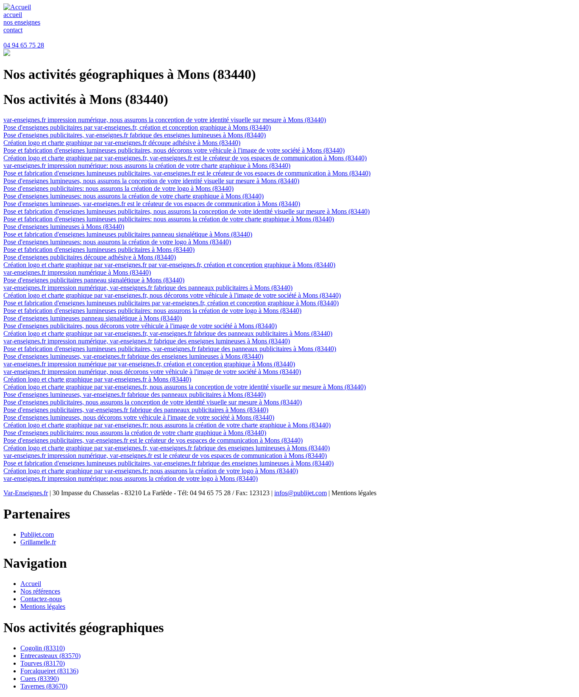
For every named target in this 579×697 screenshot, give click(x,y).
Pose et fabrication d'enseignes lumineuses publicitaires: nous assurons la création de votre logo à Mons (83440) (152, 310)
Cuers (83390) (39, 678)
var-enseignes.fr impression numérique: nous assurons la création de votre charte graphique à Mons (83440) (146, 165)
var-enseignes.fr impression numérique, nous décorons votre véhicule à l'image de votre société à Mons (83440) (152, 371)
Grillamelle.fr (38, 542)
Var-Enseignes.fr (25, 492)
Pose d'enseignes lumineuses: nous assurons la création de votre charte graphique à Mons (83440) (133, 196)
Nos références (40, 591)
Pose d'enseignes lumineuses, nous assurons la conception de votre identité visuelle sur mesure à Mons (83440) (151, 180)
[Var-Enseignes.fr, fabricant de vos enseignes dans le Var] (17, 7)
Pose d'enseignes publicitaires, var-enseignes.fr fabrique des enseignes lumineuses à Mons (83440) (134, 135)
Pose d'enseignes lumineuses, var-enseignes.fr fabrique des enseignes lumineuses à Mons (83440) (133, 356)
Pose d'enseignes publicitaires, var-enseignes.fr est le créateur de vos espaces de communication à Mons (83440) (153, 440)
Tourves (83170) (42, 663)
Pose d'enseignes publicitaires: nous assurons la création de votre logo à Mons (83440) (118, 188)
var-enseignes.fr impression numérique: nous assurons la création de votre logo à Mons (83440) (130, 478)
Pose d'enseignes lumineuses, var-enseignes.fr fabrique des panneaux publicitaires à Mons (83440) (134, 394)
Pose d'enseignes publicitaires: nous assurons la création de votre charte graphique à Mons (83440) (134, 432)
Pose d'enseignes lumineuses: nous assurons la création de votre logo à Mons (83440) (117, 241)
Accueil (30, 583)
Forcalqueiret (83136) (49, 671)
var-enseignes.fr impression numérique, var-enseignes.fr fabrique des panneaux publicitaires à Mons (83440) (147, 287)
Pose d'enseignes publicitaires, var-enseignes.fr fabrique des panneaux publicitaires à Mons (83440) (135, 409)
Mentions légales (42, 606)
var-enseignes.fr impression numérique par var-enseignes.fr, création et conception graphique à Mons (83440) (149, 364)
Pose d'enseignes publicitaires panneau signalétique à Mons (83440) (93, 280)
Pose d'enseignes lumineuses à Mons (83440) (63, 226)
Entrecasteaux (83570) (50, 655)
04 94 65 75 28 (23, 45)
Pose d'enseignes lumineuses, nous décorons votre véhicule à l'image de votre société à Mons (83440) (138, 417)
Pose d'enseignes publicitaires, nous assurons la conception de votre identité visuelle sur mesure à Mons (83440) (152, 402)
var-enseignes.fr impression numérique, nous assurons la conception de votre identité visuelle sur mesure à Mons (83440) (164, 119)
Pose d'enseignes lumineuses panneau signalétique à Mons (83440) (92, 318)
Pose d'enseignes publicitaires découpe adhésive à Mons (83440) (89, 257)
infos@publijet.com (300, 492)
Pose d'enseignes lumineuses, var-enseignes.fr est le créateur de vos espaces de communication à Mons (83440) (151, 203)
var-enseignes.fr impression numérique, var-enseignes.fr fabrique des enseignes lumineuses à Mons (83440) (146, 341)
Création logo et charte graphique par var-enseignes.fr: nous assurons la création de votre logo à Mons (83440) (150, 470)
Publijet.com (37, 534)
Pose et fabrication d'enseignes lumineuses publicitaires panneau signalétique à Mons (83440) (127, 234)
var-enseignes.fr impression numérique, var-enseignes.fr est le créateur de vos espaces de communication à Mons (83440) (165, 455)
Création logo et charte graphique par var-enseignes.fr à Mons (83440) (97, 379)
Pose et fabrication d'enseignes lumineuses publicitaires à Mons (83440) (99, 249)
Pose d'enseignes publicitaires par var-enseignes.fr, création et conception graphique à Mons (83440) (137, 127)
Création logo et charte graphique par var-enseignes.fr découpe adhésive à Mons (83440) (121, 142)
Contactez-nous (41, 598)
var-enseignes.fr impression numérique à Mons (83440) (77, 272)
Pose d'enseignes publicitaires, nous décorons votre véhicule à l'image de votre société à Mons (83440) (140, 325)
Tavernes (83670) (43, 686)
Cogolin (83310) (42, 648)
